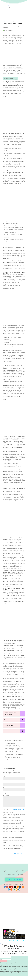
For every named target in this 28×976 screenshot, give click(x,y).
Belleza (11, 26)
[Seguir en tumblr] (20, 887)
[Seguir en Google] (19, 889)
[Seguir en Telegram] (9, 889)
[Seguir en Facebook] (5, 887)
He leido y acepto (14, 809)
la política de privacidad (18, 809)
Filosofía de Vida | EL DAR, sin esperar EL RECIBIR (9, 931)
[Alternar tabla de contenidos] (15, 78)
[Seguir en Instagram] (7, 887)
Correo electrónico (7, 781)
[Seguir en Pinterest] (12, 887)
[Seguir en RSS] (23, 887)
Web (4, 787)
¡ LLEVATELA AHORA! (14, 879)
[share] (12, 930)
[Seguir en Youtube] (10, 887)
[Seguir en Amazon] (17, 889)
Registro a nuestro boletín (10, 793)
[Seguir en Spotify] (14, 889)
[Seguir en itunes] (11, 889)
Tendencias (15, 26)
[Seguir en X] (15, 887)
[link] (5, 931)
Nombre (5, 776)
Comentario (6, 795)
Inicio (4, 21)
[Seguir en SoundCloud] (18, 887)
